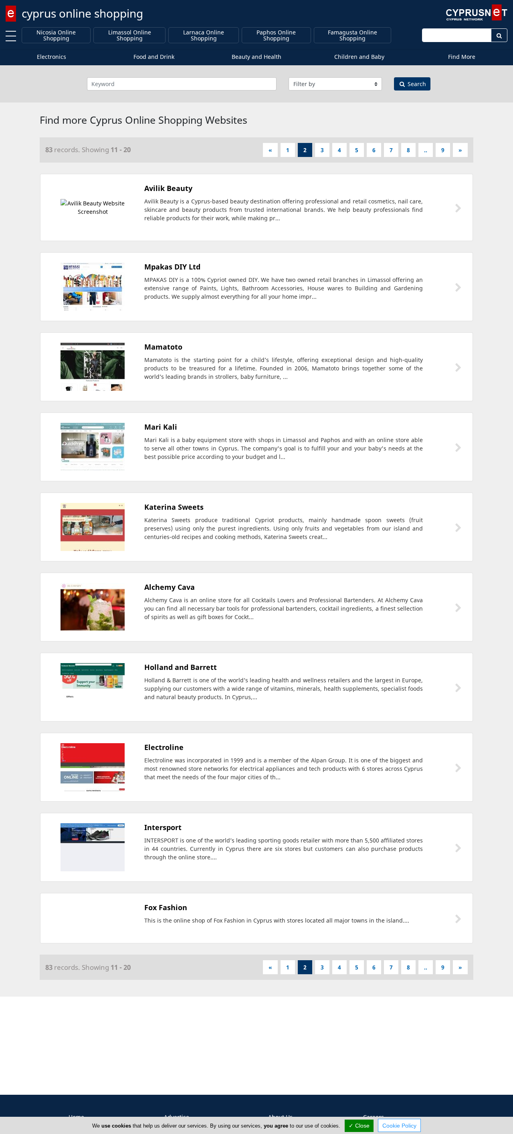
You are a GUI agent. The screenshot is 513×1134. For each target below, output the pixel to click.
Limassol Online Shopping (129, 35)
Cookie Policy (399, 1125)
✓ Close (359, 1125)
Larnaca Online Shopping (203, 35)
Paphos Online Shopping (276, 35)
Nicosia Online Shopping (56, 35)
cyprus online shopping (82, 13)
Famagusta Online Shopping (352, 35)
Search (416, 84)
